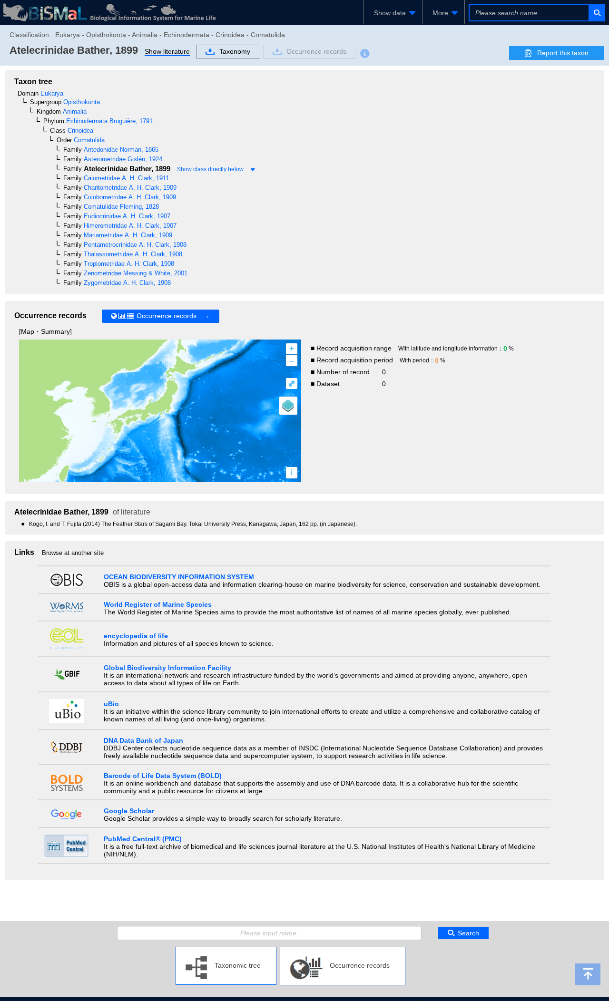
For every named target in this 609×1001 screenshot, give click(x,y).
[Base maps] (288, 406)
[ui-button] (596, 12)
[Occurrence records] (342, 950)
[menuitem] (393, 12)
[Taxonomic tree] (226, 950)
